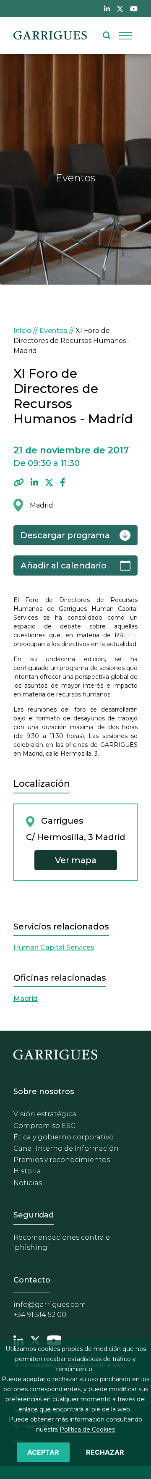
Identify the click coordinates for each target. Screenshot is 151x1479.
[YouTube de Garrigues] (134, 8)
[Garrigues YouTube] (54, 1339)
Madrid (25, 999)
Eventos (53, 331)
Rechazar (105, 1452)
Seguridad (33, 1215)
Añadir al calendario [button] (64, 565)
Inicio (22, 331)
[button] (18, 482)
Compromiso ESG (44, 1126)
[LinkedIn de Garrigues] (107, 8)
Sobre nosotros (43, 1091)
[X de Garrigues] (120, 8)
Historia (27, 1171)
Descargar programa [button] (65, 535)
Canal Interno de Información (66, 1148)
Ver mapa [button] (75, 860)
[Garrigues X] (35, 1339)
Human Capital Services (53, 947)
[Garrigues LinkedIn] (18, 1339)
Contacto (31, 1280)
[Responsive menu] (125, 35)
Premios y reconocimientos (61, 1160)
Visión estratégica (44, 1114)
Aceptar (43, 1452)
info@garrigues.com (49, 1305)
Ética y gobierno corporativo (63, 1137)
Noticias (27, 1183)
